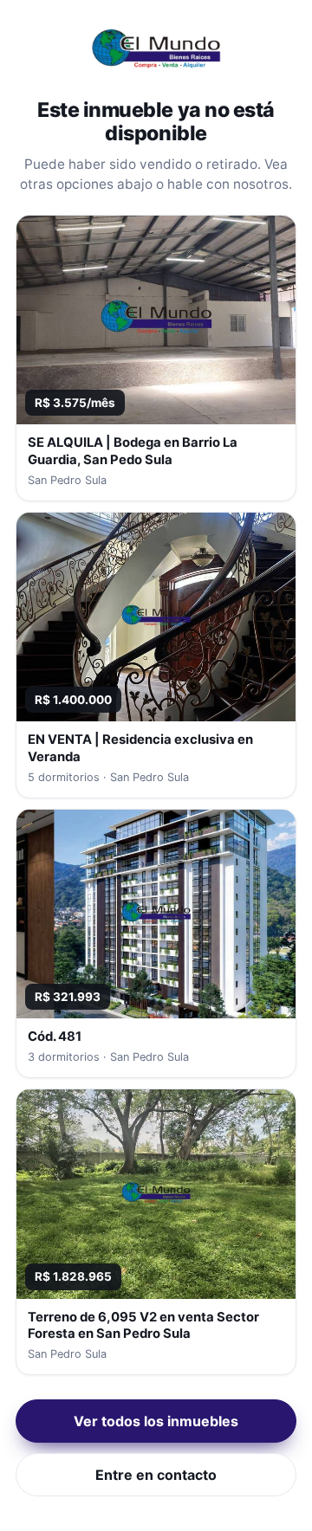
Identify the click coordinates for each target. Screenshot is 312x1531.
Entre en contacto (156, 1474)
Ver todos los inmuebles (156, 1421)
